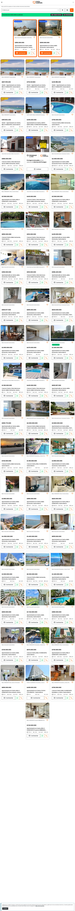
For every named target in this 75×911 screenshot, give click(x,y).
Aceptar (5, 908)
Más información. (39, 906)
